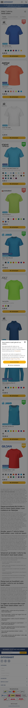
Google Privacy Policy (15, 358)
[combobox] (25, 342)
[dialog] (14, 354)
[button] (14, 365)
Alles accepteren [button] (14, 362)
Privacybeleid (17, 351)
